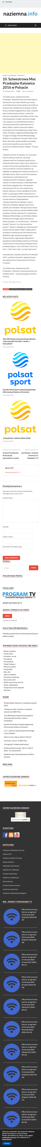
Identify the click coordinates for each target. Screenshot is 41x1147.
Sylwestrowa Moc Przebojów (21, 289)
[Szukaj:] (20, 567)
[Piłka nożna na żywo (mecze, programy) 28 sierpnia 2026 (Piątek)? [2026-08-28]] (11, 947)
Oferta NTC (21, 75)
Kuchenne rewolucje (11, 677)
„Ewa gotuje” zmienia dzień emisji (17, 438)
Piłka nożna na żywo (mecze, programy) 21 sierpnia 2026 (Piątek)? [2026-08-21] (29, 1094)
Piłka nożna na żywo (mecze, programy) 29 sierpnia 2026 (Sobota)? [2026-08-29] (29, 914)
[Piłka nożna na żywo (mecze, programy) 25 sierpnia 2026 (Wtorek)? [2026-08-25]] (11, 1014)
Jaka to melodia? (10, 674)
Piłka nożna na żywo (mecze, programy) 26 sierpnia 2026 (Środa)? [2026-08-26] (29, 982)
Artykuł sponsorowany (11, 885)
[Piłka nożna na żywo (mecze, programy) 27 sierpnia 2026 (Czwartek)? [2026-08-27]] (11, 969)
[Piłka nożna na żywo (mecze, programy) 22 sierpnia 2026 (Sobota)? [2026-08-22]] (11, 1082)
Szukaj (7, 616)
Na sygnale (8, 659)
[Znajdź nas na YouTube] (17, 835)
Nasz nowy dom (10, 680)
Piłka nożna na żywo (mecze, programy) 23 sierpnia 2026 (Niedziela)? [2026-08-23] (29, 1049)
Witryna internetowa (12, 547)
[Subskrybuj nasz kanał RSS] (11, 835)
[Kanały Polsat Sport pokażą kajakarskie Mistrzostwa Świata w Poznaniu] (20, 370)
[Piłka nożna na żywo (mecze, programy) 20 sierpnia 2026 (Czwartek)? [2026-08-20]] (11, 1127)
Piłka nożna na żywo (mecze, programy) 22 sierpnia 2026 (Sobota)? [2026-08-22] (29, 1072)
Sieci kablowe (8, 881)
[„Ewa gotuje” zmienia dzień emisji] (20, 418)
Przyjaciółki (8, 669)
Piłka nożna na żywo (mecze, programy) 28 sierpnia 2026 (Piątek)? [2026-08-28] (29, 937)
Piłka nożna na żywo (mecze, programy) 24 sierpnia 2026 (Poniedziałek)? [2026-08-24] (29, 1027)
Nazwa (6, 527)
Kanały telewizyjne (9, 75)
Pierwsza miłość (10, 667)
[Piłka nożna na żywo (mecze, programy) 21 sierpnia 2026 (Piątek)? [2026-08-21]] (11, 1104)
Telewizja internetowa (11, 866)
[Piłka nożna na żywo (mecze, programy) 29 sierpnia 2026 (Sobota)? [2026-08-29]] (11, 924)
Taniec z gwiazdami (11, 685)
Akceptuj (7, 1143)
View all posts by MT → (13, 472)
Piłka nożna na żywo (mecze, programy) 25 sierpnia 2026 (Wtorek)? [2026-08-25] (29, 1004)
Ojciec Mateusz (9, 664)
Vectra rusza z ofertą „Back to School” (18, 737)
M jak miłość (8, 654)
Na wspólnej (8, 661)
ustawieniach (6, 1139)
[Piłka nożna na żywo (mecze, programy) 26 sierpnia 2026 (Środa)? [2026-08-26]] (11, 992)
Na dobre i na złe (10, 656)
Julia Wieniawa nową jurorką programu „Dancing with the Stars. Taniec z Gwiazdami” (19, 341)
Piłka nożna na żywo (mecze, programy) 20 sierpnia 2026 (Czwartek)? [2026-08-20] (29, 1117)
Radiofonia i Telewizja (11, 870)
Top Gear (7, 690)
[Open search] (35, 25)
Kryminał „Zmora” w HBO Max (15, 741)
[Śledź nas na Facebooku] (5, 835)
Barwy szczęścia (10, 651)
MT (19, 91)
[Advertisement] (20, 53)
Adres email (8, 537)
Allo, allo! (7, 672)
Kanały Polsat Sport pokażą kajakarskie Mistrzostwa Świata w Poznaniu (19, 390)
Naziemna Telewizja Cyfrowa (13, 850)
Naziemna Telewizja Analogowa (14, 893)
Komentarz (8, 498)
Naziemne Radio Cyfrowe (12, 858)
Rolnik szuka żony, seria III (13, 682)
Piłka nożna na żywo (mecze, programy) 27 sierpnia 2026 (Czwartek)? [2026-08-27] (29, 959)
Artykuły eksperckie (10, 889)
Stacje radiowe (8, 862)
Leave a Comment (27, 91)
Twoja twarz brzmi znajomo (14, 687)
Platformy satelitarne (11, 877)
